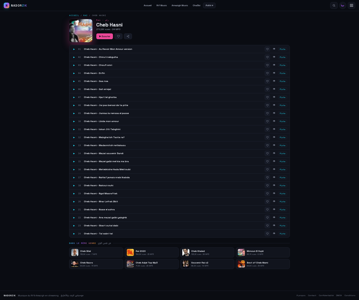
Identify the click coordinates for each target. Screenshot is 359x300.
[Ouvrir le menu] (351, 5)
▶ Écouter (104, 36)
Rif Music (162, 5)
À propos (301, 295)
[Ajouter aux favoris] (118, 36)
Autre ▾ (209, 5)
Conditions (349, 295)
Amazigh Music (180, 5)
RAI (85, 15)
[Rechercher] (334, 5)
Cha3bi (196, 5)
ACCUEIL (74, 15)
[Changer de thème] (342, 5)
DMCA (339, 295)
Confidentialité (326, 295)
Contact (312, 295)
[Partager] (128, 36)
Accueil (148, 5)
